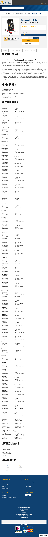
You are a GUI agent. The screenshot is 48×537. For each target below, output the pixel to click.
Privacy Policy (5, 484)
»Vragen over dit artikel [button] (30, 43)
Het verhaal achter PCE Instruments (9, 497)
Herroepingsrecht (5, 488)
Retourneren (27, 484)
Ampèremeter (27, 13)
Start (16, 13)
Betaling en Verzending (29, 482)
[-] (34, 38)
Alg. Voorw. (4, 486)
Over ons (4, 495)
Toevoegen (29, 40)
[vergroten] (11, 35)
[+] (37, 38)
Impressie (4, 482)
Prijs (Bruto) (33, 28)
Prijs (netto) (24, 28)
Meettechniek (21, 13)
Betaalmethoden (28, 486)
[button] (3, 39)
